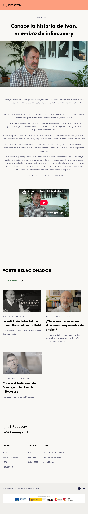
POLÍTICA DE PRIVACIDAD (53, 452)
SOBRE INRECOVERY (11, 457)
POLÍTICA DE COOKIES (52, 457)
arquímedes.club (33, 488)
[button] (81, 5)
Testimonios (41, 17)
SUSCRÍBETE (33, 462)
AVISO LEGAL (48, 462)
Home (5, 452)
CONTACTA (32, 457)
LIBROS (6, 462)
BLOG (30, 452)
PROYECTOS (8, 467)
